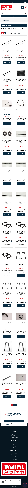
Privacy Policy (6, 424)
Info (11, 59)
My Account (14, 434)
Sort (11, 33)
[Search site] (25, 13)
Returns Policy (14, 456)
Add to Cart (7, 62)
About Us (14, 442)
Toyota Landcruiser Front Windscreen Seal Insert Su (7, 324)
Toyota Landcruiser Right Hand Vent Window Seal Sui (21, 354)
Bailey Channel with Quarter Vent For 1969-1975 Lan (7, 50)
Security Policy (14, 459)
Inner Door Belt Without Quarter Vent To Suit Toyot (21, 141)
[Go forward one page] (16, 405)
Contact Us (14, 447)
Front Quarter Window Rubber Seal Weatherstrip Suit (21, 111)
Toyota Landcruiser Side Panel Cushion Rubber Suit (7, 384)
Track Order (14, 435)
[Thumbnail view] (2, 33)
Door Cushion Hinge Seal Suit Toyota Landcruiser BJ (21, 80)
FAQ (14, 444)
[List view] (5, 33)
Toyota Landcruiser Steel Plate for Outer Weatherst (21, 384)
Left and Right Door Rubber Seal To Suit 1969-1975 (7, 232)
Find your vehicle (14, 16)
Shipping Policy (14, 458)
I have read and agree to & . (13, 424)
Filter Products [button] (6, 25)
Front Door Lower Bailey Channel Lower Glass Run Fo (7, 111)
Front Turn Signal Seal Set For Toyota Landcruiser (7, 141)
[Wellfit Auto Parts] (7, 7)
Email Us (5, 478)
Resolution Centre (14, 437)
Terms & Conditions (17, 423)
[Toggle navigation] (22, 7)
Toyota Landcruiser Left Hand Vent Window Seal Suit (7, 354)
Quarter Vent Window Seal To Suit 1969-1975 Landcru (21, 263)
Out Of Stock (7, 244)
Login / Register (24, 2)
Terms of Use (14, 453)
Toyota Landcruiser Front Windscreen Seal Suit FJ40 (21, 324)
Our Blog (14, 446)
